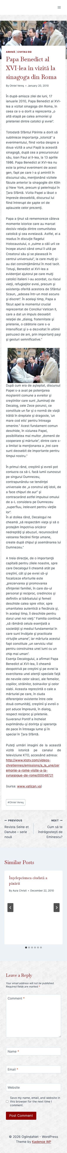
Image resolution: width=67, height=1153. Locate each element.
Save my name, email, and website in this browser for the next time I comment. (35, 1101)
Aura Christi (20, 890)
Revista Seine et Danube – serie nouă (16, 829)
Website (14, 1087)
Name (13, 1051)
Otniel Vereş (17, 85)
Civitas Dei (24, 51)
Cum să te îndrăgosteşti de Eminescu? (50, 829)
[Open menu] (59, 7)
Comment (16, 998)
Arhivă (10, 51)
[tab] (26, 947)
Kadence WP (41, 1142)
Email (13, 1069)
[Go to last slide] (10, 907)
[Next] (57, 907)
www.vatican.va (29, 786)
